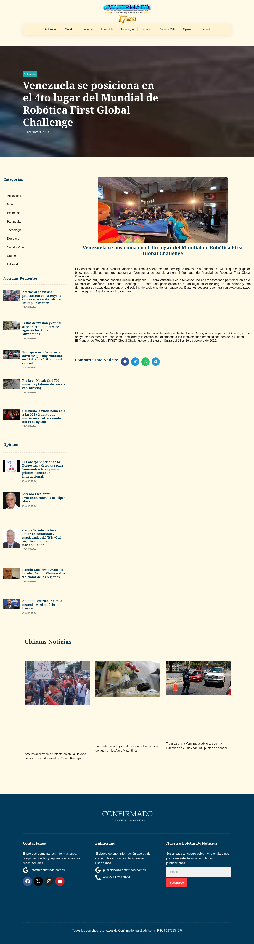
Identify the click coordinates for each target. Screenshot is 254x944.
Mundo (69, 29)
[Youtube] (60, 881)
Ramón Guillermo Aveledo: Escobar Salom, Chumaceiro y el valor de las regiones (43, 573)
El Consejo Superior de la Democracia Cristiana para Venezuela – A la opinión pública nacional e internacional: (42, 469)
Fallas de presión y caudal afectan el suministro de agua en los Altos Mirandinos (41, 328)
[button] (30, 74)
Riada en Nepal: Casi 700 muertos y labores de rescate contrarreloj (43, 384)
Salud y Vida (167, 29)
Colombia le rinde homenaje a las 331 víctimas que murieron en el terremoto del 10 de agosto (43, 416)
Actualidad (51, 29)
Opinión (187, 29)
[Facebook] (27, 881)
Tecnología (127, 29)
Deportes (146, 29)
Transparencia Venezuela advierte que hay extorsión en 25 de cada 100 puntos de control (42, 357)
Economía (87, 29)
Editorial (205, 29)
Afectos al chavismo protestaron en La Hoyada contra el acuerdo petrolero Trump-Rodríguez (43, 297)
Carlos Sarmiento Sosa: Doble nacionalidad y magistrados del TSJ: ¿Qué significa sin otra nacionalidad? (41, 537)
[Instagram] (49, 881)
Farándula (107, 29)
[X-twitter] (38, 881)
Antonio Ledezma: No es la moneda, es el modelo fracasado (42, 604)
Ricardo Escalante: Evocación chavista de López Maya (43, 497)
